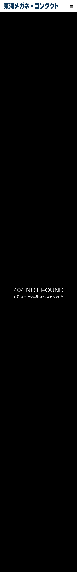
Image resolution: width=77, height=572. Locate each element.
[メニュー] (71, 6)
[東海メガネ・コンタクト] (31, 6)
